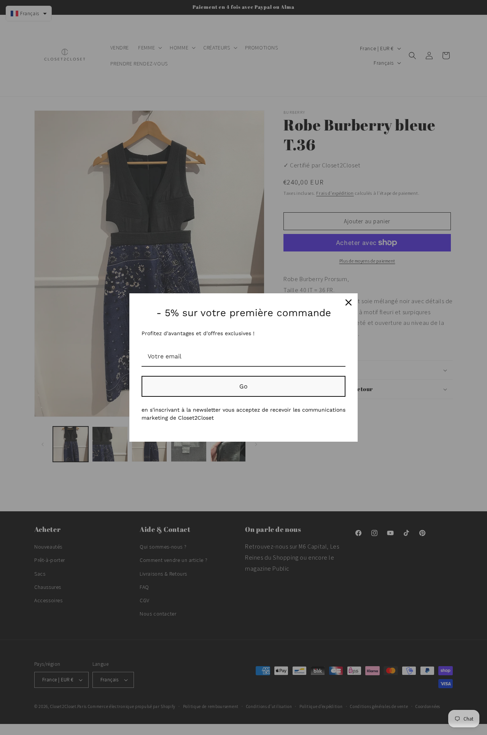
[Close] (348, 302)
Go (243, 386)
